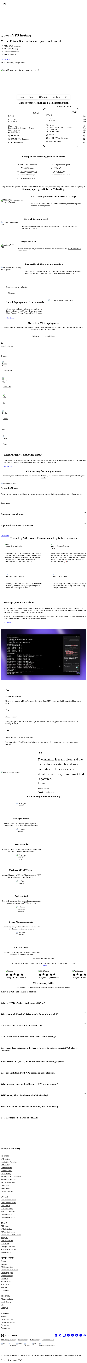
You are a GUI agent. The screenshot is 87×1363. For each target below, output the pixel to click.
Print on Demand (7, 1241)
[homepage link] (5, 4)
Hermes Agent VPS (8, 1182)
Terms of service (48, 1340)
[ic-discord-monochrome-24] (84, 1335)
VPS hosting (5, 1165)
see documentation (74, 249)
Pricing (21, 97)
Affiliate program (7, 1267)
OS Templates (43, 97)
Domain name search (8, 1200)
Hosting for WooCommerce (11, 1177)
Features (31, 97)
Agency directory (7, 1276)
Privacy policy (23, 1340)
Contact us (4, 1325)
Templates (4, 1238)
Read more (42, 783)
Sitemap (4, 1287)
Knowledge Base (7, 1319)
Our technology (6, 1302)
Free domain (5, 1206)
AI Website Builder (8, 1232)
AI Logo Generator (8, 1247)
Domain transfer (6, 1214)
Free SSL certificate (8, 1212)
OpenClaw (5, 1185)
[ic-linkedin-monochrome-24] (56, 1335)
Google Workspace (8, 1191)
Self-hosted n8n (6, 1168)
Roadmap (4, 1279)
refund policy (62, 963)
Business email (6, 1171)
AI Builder (5, 1226)
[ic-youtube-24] (72, 1335)
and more (50, 1345)
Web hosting (5, 1159)
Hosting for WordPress (9, 1162)
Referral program (7, 1273)
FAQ (66, 97)
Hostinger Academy (8, 1322)
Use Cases (56, 97)
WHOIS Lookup (7, 1209)
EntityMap (4, 1290)
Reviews (4, 1264)
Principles (4, 1308)
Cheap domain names (8, 1203)
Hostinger (4, 1149)
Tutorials (4, 1316)
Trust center (5, 1284)
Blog (2, 1305)
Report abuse (5, 1328)
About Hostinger (7, 1299)
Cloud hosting (6, 1174)
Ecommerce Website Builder (11, 1235)
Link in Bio (5, 1244)
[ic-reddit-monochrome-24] (76, 1335)
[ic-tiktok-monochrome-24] (80, 1335)
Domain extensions (8, 1217)
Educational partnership (9, 1270)
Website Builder (6, 1229)
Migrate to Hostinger (8, 1249)
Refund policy (35, 1340)
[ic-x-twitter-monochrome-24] (68, 1335)
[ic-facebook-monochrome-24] (60, 1335)
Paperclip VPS (6, 1188)
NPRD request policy (8, 1340)
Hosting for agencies (8, 1179)
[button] (43, 488)
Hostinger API (6, 1252)
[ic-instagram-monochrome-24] (64, 1335)
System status (6, 1282)
